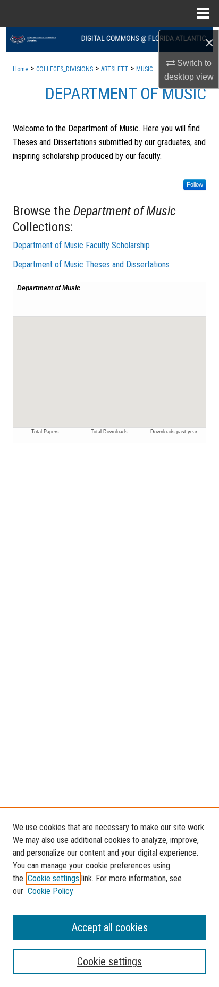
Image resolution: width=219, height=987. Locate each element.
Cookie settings (53, 878)
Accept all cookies (110, 927)
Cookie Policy (50, 891)
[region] (109, 897)
